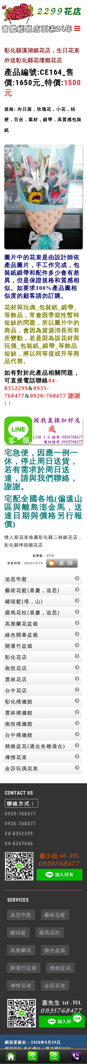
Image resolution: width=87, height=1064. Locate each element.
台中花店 (16, 690)
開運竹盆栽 (19, 646)
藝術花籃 (55, 915)
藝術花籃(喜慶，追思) (32, 590)
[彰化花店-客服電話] (76, 1055)
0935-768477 (20, 824)
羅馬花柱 (49, 932)
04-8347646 (19, 843)
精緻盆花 (60, 968)
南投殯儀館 (19, 724)
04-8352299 (19, 833)
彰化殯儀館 (19, 702)
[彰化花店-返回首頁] (11, 1055)
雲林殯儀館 (19, 713)
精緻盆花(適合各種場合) (35, 746)
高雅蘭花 (21, 950)
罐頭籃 (18, 932)
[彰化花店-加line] (33, 1055)
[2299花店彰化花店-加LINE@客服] (77, 1018)
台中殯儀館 (19, 735)
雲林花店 (16, 679)
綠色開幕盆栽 (21, 635)
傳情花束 (16, 757)
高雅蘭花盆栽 (21, 624)
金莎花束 (55, 985)
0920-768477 (20, 814)
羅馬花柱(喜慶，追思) (32, 613)
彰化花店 (16, 657)
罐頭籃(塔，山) (24, 601)
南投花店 (16, 668)
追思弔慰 (16, 579)
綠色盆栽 (55, 950)
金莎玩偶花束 (21, 768)
